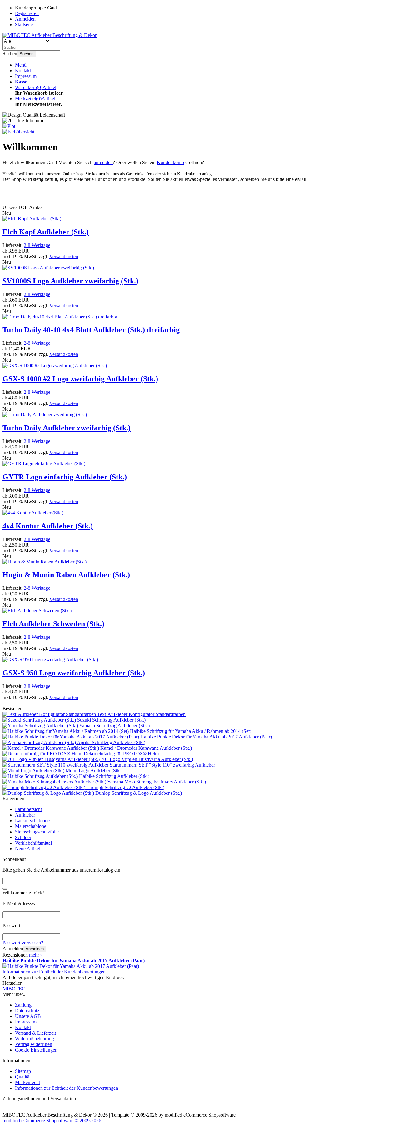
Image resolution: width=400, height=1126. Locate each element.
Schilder (23, 837)
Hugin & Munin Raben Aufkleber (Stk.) (66, 575)
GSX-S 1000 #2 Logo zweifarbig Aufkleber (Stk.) (80, 379)
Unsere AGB (28, 1016)
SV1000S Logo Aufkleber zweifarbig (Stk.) (70, 281)
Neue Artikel (27, 848)
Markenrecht (27, 1082)
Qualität (23, 1076)
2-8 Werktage (37, 245)
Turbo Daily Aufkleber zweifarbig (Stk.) (66, 428)
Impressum (26, 76)
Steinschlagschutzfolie (37, 831)
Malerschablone (30, 826)
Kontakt (23, 70)
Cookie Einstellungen (36, 1050)
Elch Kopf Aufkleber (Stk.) (45, 232)
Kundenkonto (170, 162)
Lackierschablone (32, 820)
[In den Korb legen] (5, 889)
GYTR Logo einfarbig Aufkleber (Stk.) (64, 477)
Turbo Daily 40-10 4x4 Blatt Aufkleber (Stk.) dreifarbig (91, 330)
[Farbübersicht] (18, 131)
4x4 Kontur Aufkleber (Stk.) (47, 526)
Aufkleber (25, 815)
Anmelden (35, 949)
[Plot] (8, 126)
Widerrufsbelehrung (34, 1038)
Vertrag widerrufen (33, 1044)
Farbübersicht (28, 809)
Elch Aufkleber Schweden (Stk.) (53, 624)
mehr (36, 955)
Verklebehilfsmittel (33, 843)
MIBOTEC (13, 988)
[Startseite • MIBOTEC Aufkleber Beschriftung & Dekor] (49, 35)
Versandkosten (63, 256)
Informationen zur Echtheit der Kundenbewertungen (54, 971)
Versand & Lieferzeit (35, 1033)
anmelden (103, 162)
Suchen (26, 54)
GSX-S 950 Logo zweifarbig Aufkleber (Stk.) (73, 673)
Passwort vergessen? (22, 942)
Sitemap (23, 1071)
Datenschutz (27, 1010)
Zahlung (23, 1005)
